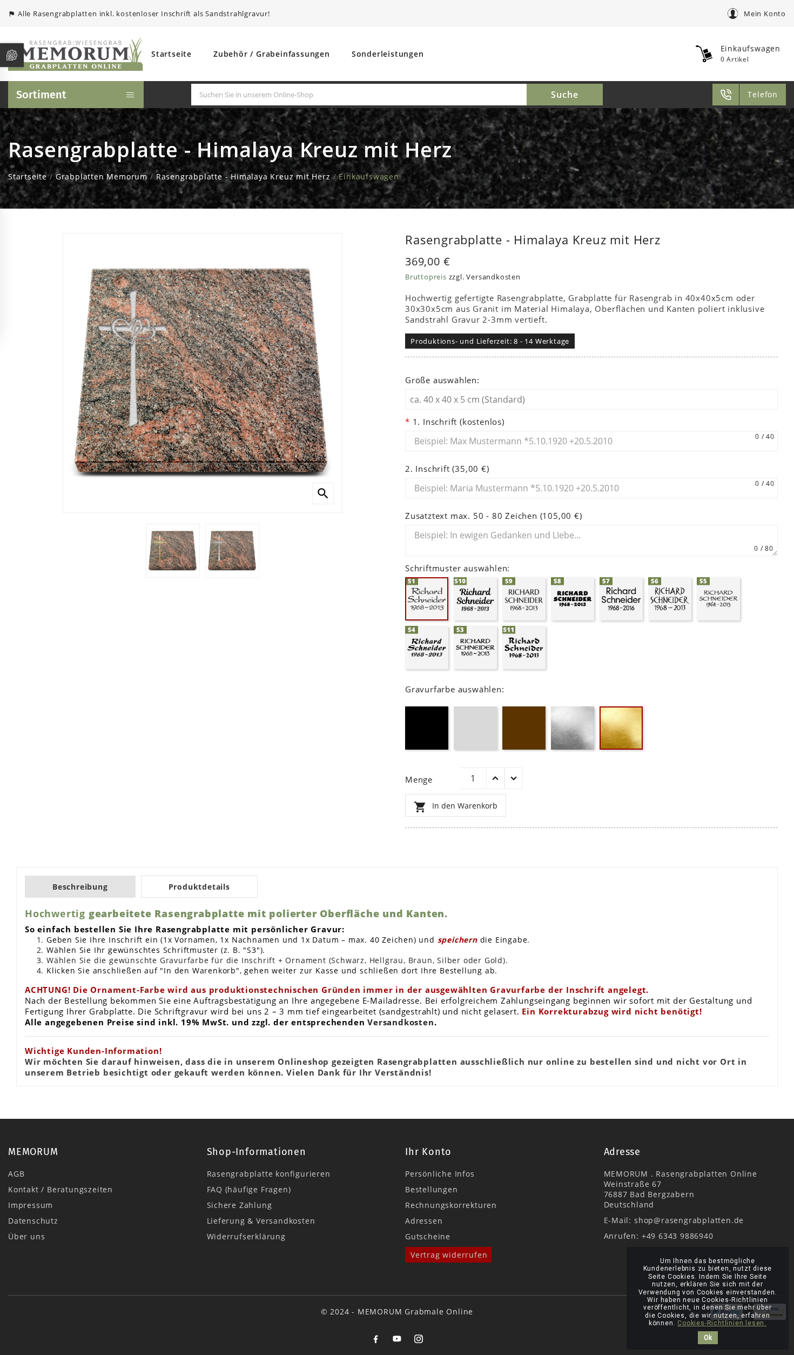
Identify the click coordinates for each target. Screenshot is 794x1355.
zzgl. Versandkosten (485, 277)
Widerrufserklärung (246, 1236)
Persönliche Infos (440, 1174)
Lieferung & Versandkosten (261, 1221)
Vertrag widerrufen (449, 1255)
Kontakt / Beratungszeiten (60, 1189)
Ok (708, 1337)
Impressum (30, 1205)
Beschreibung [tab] (80, 887)
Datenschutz (33, 1221)
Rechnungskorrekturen (451, 1205)
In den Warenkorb (455, 806)
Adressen (423, 1221)
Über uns (26, 1236)
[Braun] (524, 747)
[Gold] (621, 747)
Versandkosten (400, 1022)
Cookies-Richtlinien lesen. (721, 1323)
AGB (16, 1174)
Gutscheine (427, 1236)
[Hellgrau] (475, 747)
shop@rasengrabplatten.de (689, 1220)
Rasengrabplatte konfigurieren (269, 1174)
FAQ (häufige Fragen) (249, 1189)
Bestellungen (431, 1189)
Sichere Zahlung (239, 1205)
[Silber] (572, 747)
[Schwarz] (426, 747)
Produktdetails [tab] (199, 887)
